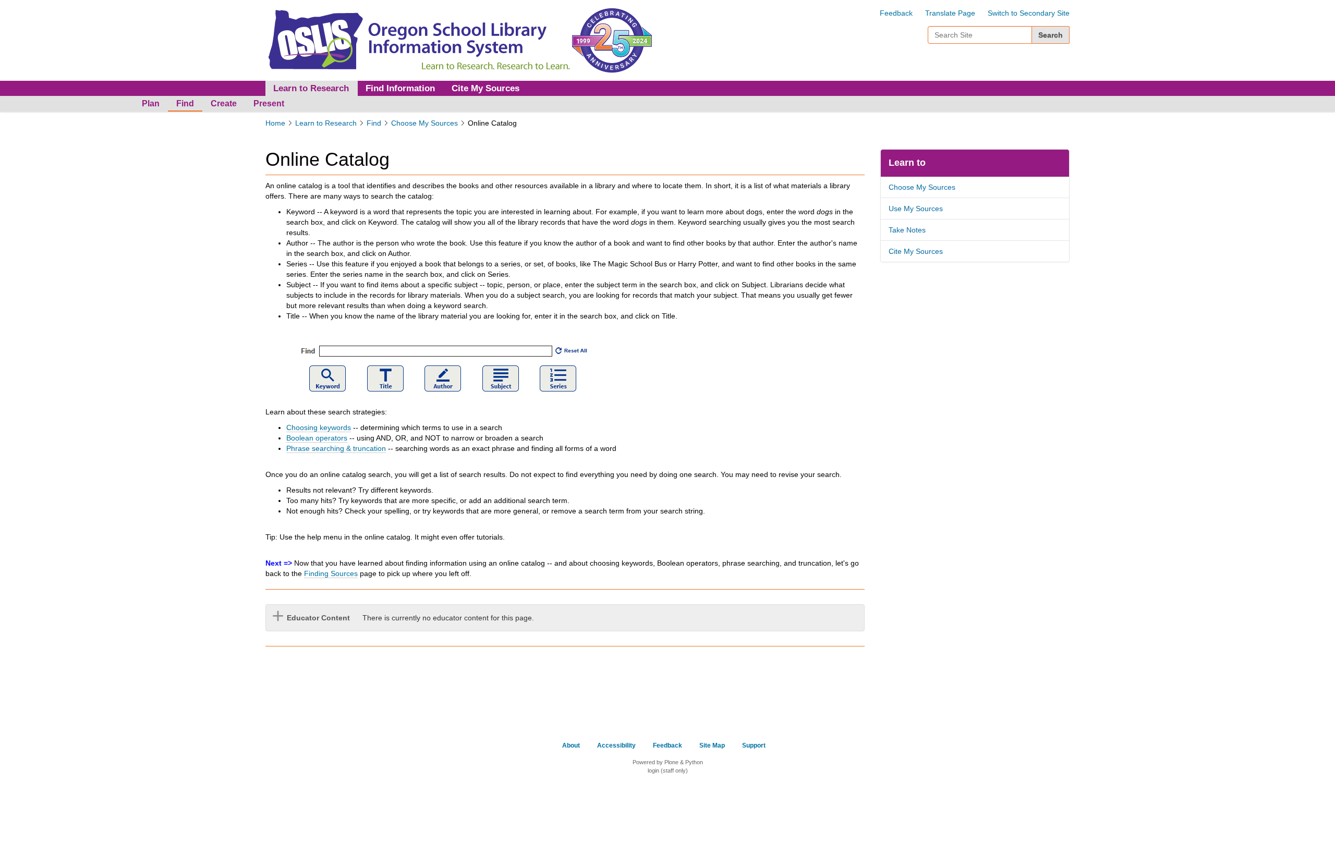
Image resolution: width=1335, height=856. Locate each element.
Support (754, 745)
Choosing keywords (318, 427)
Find (185, 103)
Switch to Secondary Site (1029, 13)
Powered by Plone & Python (668, 762)
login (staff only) (668, 770)
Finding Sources (331, 573)
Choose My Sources (424, 123)
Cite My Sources (485, 88)
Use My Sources (916, 208)
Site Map (712, 745)
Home (275, 123)
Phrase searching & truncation (336, 448)
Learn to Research (326, 123)
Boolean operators (316, 438)
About (571, 745)
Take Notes (907, 230)
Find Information (400, 88)
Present (268, 103)
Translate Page (950, 13)
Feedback (896, 13)
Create (224, 103)
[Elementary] (417, 39)
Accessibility (616, 745)
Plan (151, 103)
